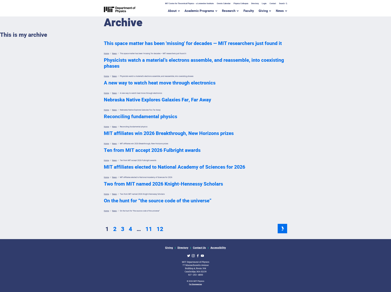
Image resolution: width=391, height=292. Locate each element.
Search (282, 3)
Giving (169, 248)
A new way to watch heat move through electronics (160, 82)
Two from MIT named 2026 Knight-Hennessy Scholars (163, 184)
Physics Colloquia (241, 3)
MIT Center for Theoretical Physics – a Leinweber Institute (189, 3)
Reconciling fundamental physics (140, 116)
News (114, 53)
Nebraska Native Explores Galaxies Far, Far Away (157, 99)
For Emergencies (195, 284)
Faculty (248, 11)
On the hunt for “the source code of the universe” (157, 200)
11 (148, 229)
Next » (282, 228)
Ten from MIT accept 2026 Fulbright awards (152, 150)
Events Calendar (223, 3)
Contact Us (199, 248)
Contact (273, 3)
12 (160, 229)
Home (106, 53)
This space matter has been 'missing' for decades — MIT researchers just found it (193, 43)
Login (264, 3)
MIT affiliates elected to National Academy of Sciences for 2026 (174, 167)
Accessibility (218, 248)
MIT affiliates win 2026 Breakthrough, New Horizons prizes (169, 133)
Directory (255, 3)
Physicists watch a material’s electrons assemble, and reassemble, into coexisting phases (194, 63)
